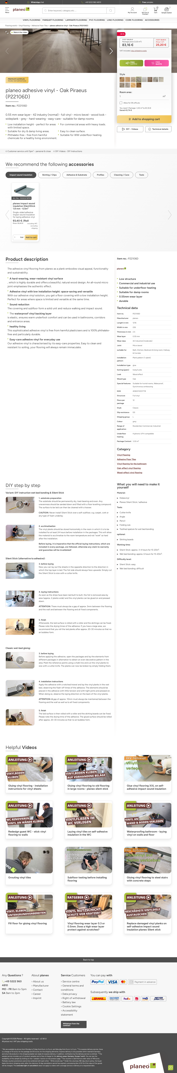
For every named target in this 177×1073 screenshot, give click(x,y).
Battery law (69, 1002)
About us (38, 981)
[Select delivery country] (6, 2)
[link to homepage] (21, 9)
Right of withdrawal (73, 998)
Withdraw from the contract (71, 1024)
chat (37, 2)
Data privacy (69, 993)
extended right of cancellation (27, 1066)
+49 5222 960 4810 (93, 2)
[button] (6, 2)
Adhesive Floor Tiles (40, 26)
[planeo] (144, 268)
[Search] (45, 10)
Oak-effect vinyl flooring (129, 468)
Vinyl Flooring (24, 26)
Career (37, 993)
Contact (38, 989)
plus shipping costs (139, 51)
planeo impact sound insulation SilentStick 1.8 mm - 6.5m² (24, 206)
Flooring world (11, 26)
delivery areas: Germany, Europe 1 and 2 (71, 1056)
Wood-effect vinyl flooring (129, 472)
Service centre (70, 981)
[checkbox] (130, 103)
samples (147, 2)
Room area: (126, 92)
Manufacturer (41, 985)
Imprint (37, 998)
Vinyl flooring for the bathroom (132, 464)
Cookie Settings (71, 1006)
